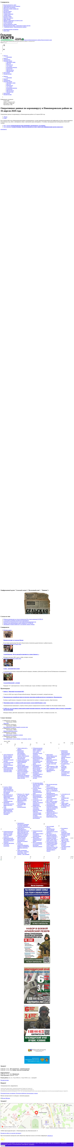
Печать (5, 116)
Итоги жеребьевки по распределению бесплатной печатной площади (37, 844)
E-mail (5, 118)
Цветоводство (9, 71)
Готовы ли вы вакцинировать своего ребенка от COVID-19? (18, 623)
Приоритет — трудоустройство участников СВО (21, 803)
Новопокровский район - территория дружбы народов (16, 25)
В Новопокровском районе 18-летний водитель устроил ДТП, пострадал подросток (8, 834)
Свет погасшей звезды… (50, 827)
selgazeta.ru (50, 1135)
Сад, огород (9, 66)
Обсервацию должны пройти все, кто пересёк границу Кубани (19, 624)
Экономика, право (10, 62)
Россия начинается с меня (9, 4)
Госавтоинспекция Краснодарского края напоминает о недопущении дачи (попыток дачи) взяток (38, 760)
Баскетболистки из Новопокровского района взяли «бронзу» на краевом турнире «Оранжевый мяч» (9, 798)
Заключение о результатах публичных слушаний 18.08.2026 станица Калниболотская (23, 825)
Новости (5, 55)
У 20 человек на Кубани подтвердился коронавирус (16, 620)
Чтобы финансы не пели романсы (11, 6)
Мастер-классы (10, 70)
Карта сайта (6, 30)
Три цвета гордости (63, 848)
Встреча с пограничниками (21, 806)
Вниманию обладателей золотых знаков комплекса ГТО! (9, 804)
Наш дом (8, 63)
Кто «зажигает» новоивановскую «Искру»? (50, 770)
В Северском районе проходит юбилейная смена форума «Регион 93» (38, 785)
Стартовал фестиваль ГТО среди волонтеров (9, 844)
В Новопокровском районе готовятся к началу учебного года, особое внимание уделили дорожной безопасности (37, 752)
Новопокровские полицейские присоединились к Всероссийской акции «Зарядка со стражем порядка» (37, 768)
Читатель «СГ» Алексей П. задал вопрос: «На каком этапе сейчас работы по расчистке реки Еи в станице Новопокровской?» (23, 797)
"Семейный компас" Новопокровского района (14, 27)
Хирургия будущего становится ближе (65, 845)
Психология (9, 68)
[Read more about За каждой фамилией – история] (8, 680)
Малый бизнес (7, 12)
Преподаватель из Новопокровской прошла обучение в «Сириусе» (37, 796)
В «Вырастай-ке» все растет (65, 806)
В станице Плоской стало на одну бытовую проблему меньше (8, 764)
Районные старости (8, 17)
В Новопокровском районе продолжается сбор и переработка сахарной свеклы (38, 833)
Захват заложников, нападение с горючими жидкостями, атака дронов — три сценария (23, 852)
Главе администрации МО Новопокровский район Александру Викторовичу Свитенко (9, 811)
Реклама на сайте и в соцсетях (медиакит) (11, 1133)
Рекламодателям (7, 73)
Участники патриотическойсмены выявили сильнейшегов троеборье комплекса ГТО (23, 846)
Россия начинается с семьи (10, 24)
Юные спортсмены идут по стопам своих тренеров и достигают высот (65, 773)
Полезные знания (7, 61)
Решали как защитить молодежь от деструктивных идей (51, 761)
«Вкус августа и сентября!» (65, 842)
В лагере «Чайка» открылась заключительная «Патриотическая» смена (37, 791)
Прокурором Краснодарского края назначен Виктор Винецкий (51, 756)
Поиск (2, 42)
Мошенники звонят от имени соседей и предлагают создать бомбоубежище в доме (52, 814)
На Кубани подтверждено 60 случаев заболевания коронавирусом (19, 621)
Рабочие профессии (8, 21)
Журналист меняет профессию (10, 8)
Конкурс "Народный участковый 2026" (51, 803)
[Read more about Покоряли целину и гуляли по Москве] (8, 637)
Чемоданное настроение (9, 7)
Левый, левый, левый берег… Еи (65, 804)
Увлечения (6, 10)
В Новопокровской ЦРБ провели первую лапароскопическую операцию (9, 840)
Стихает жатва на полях (23, 759)
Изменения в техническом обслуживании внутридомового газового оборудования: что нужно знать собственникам (23, 754)
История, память (7, 16)
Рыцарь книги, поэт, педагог (65, 761)
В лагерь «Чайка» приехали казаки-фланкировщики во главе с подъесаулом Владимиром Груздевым (8, 790)
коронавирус (4, 129)
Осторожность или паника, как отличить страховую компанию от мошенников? (38, 802)
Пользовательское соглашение (10, 29)
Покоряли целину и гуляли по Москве (65, 836)
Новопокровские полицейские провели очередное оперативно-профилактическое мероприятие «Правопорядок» (52, 808)
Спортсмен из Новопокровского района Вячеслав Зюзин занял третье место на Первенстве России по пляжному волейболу (23, 831)
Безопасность (9, 64)
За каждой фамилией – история (64, 767)
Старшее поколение (8, 14)
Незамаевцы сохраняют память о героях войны (38, 774)
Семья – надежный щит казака (65, 798)
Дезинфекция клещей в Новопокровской (52, 795)
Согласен (3, 1145)
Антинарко (9, 57)
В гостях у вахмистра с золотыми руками (65, 832)
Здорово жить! (7, 15)
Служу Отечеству (7, 23)
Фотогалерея (6, 72)
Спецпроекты (6, 59)
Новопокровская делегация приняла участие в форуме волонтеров (65, 757)
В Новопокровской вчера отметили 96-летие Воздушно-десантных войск (8, 769)
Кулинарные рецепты (11, 67)
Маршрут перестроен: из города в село (13, 20)
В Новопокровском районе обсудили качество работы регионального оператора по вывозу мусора (22, 839)
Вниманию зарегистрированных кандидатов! (51, 799)
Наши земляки (7, 19)
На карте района (7, 11)
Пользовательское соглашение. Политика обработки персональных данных (19, 1093)
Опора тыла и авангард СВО (64, 839)
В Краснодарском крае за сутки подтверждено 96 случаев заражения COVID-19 (23, 619)
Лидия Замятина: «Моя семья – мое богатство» (52, 767)
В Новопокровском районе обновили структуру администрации (22, 763)
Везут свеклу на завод (51, 801)
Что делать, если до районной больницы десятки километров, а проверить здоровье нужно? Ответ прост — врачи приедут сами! (52, 837)
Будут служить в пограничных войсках (51, 787)
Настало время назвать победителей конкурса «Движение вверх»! (23, 767)
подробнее (31, 1144)
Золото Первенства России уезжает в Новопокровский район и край (8, 756)
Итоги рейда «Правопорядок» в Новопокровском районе (37, 839)
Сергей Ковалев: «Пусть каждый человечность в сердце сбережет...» (52, 830)
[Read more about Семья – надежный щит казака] (8, 665)
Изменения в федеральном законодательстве (65, 752)
